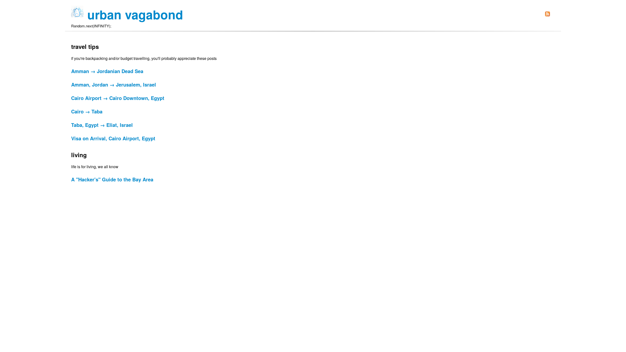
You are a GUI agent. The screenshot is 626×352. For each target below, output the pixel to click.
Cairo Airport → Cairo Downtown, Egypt (117, 97)
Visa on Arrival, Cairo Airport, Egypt (113, 138)
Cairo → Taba (86, 111)
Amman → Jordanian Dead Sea (107, 71)
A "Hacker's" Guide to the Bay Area (112, 179)
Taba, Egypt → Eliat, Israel (102, 124)
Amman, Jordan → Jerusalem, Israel (113, 84)
